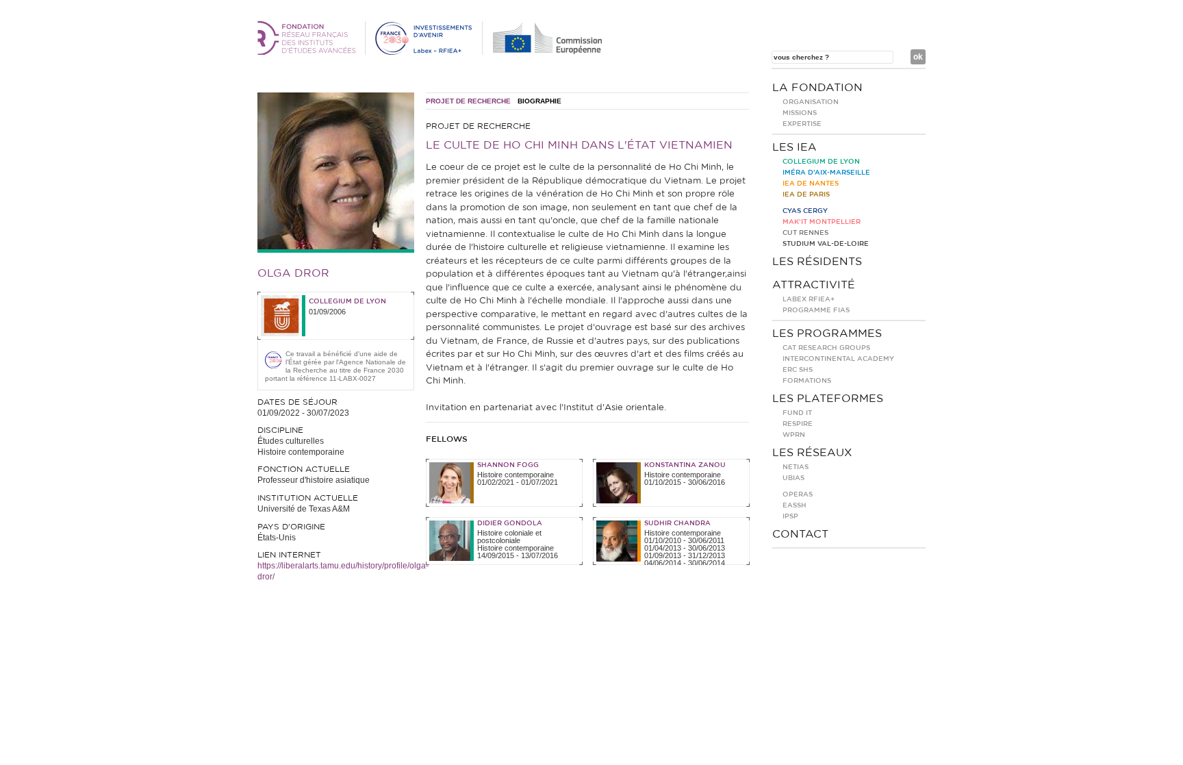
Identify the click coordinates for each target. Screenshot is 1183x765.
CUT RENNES (805, 232)
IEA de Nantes (811, 183)
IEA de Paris (806, 194)
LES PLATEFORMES (827, 398)
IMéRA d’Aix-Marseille (826, 172)
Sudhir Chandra (677, 523)
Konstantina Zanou (685, 465)
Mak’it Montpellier (822, 221)
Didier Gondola (509, 523)
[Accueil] (432, 52)
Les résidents (817, 261)
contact (800, 534)
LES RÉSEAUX (812, 452)
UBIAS (793, 478)
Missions (800, 113)
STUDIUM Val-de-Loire (826, 243)
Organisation (811, 102)
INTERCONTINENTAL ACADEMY (838, 358)
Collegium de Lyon (347, 301)
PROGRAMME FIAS (816, 310)
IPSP (790, 516)
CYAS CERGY (805, 211)
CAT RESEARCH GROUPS (826, 347)
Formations (807, 380)
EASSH (794, 505)
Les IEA (794, 147)
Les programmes (827, 333)
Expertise (802, 124)
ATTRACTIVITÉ (813, 284)
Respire (798, 424)
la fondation (817, 87)
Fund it (797, 413)
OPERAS (798, 494)
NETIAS (796, 467)
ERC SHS (798, 369)
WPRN (794, 434)
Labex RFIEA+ (809, 299)
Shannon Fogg (508, 465)
